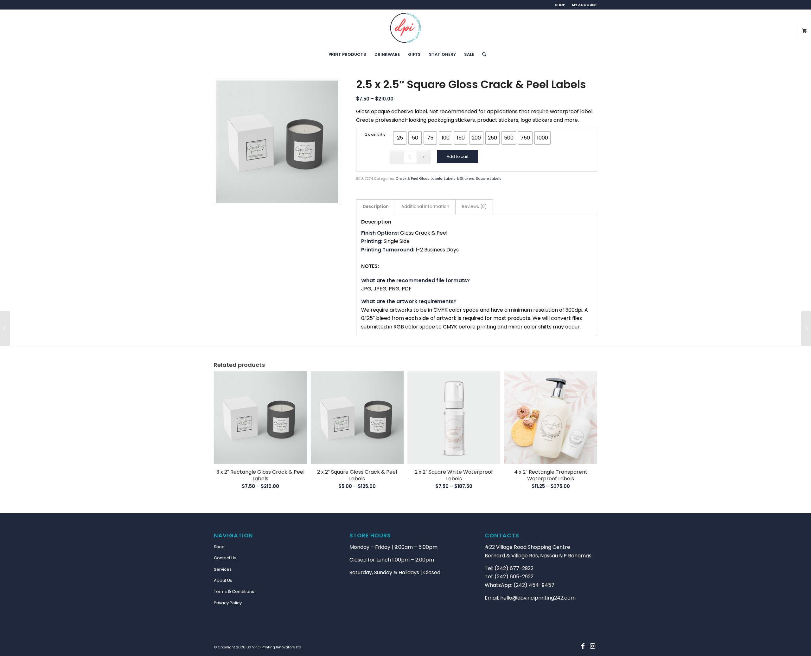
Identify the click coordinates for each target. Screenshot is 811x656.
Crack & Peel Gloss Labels (419, 178)
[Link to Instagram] (592, 646)
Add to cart (458, 156)
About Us (223, 580)
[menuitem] (560, 4)
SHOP (560, 4)
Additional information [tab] (425, 207)
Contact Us (225, 558)
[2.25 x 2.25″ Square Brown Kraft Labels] (5, 328)
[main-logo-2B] (405, 28)
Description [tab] (376, 207)
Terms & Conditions (234, 591)
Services (223, 569)
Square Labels (488, 178)
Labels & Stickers (459, 178)
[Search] (482, 54)
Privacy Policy (228, 603)
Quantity (375, 134)
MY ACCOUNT (584, 4)
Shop (219, 547)
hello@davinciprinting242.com (538, 597)
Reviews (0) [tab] (474, 207)
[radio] (399, 138)
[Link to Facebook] (583, 646)
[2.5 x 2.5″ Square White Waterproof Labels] (806, 328)
